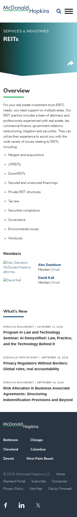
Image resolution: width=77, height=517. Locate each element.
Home (60, 474)
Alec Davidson (49, 265)
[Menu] (69, 11)
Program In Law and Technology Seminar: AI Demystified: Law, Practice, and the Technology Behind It (37, 338)
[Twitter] (38, 505)
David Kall (46, 277)
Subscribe (38, 481)
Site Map (36, 488)
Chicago (36, 440)
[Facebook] (5, 505)
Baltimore (10, 440)
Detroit (8, 458)
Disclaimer (59, 481)
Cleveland (10, 449)
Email (56, 269)
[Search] (58, 11)
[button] (71, 64)
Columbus (38, 449)
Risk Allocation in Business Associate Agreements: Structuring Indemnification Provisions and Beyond (38, 394)
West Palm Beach (39, 458)
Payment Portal (14, 481)
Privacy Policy (13, 488)
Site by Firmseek (60, 488)
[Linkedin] (21, 505)
